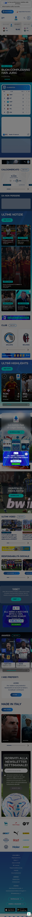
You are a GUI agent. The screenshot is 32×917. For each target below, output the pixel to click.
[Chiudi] (26, 454)
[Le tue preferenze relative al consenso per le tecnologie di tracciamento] (29, 914)
